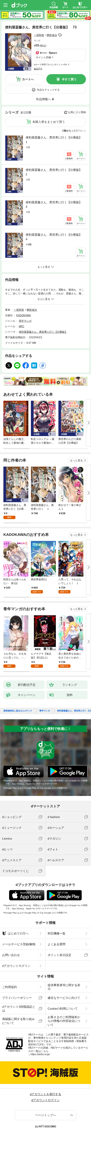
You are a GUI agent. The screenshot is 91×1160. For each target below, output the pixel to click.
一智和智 (39, 35)
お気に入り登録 (77, 112)
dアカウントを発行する (45, 1094)
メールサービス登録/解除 (19, 944)
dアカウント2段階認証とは (18, 1008)
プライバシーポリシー (17, 997)
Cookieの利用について (63, 1008)
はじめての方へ (18, 933)
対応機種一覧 (56, 933)
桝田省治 (52, 35)
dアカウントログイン (16, 965)
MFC (21, 326)
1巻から (66, 130)
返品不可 (38, 69)
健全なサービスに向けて (64, 997)
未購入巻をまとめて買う (48, 121)
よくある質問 (56, 944)
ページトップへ (45, 1115)
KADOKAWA (23, 315)
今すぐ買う (69, 79)
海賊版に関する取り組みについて (18, 1020)
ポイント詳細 (43, 57)
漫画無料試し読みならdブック (17, 711)
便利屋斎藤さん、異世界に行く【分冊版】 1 (55, 140)
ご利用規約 (9, 987)
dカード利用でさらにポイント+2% (50, 64)
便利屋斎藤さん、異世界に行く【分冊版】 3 (55, 204)
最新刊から (79, 130)
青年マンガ (25, 320)
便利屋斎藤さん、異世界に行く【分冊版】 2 (55, 172)
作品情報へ (43, 99)
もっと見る (76, 460)
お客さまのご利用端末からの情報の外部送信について (64, 1020)
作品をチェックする (48, 89)
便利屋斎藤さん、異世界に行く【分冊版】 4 (55, 237)
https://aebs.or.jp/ (40, 1054)
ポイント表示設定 (59, 955)
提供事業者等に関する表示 (64, 987)
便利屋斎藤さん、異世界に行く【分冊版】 (43, 331)
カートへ (28, 79)
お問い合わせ (11, 955)
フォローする (60, 35)
